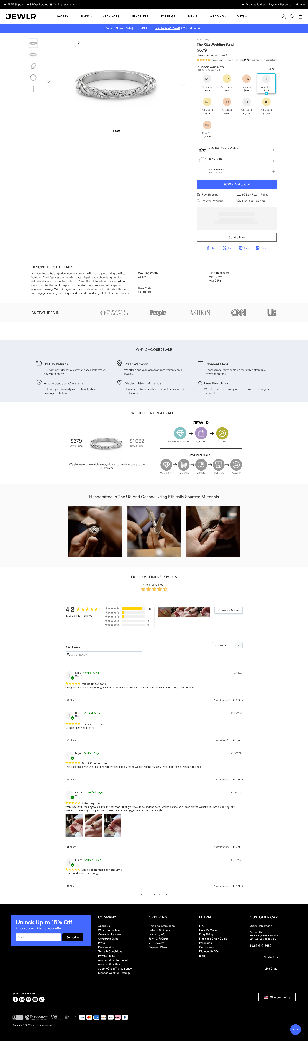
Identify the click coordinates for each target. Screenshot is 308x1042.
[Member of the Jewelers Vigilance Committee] (56, 1017)
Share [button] (73, 700)
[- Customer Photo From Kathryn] (177, 612)
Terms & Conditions (110, 951)
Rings (85, 16)
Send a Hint (237, 237)
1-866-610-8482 (260, 945)
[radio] (207, 83)
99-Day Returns (39, 4)
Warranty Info (157, 934)
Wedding (217, 16)
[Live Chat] (295, 1029)
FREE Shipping (16, 4)
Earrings (168, 16)
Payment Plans (158, 947)
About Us (104, 925)
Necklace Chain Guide (213, 938)
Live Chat (271, 968)
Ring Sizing (206, 934)
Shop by (62, 16)
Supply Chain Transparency (115, 968)
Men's (192, 16)
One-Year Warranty (64, 4)
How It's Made (208, 930)
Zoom (116, 131)
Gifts (241, 16)
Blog (202, 955)
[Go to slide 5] (33, 88)
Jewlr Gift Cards (158, 938)
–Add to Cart (236, 184)
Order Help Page (260, 925)
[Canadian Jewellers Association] (71, 1017)
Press (101, 942)
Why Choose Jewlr (109, 930)
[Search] (292, 16)
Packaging (205, 942)
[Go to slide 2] (33, 54)
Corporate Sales (108, 938)
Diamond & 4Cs (209, 951)
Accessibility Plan (109, 964)
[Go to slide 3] (33, 65)
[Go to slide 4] (33, 77)
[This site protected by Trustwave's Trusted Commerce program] (36, 1017)
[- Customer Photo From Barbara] (164, 612)
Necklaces (110, 16)
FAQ (202, 925)
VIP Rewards (156, 942)
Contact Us (271, 957)
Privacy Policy (106, 955)
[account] (284, 16)
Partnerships (106, 947)
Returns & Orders (159, 930)
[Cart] (300, 16)
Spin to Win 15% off (167, 28)
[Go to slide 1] (33, 43)
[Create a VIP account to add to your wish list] (77, 44)
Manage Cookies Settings (114, 972)
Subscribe (73, 937)
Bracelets (140, 16)
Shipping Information (162, 925)
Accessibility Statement (113, 959)
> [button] (166, 894)
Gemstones (206, 947)
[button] (235, 700)
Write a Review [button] (230, 610)
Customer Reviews (110, 934)
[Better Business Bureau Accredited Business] (18, 1017)
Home (199, 39)
